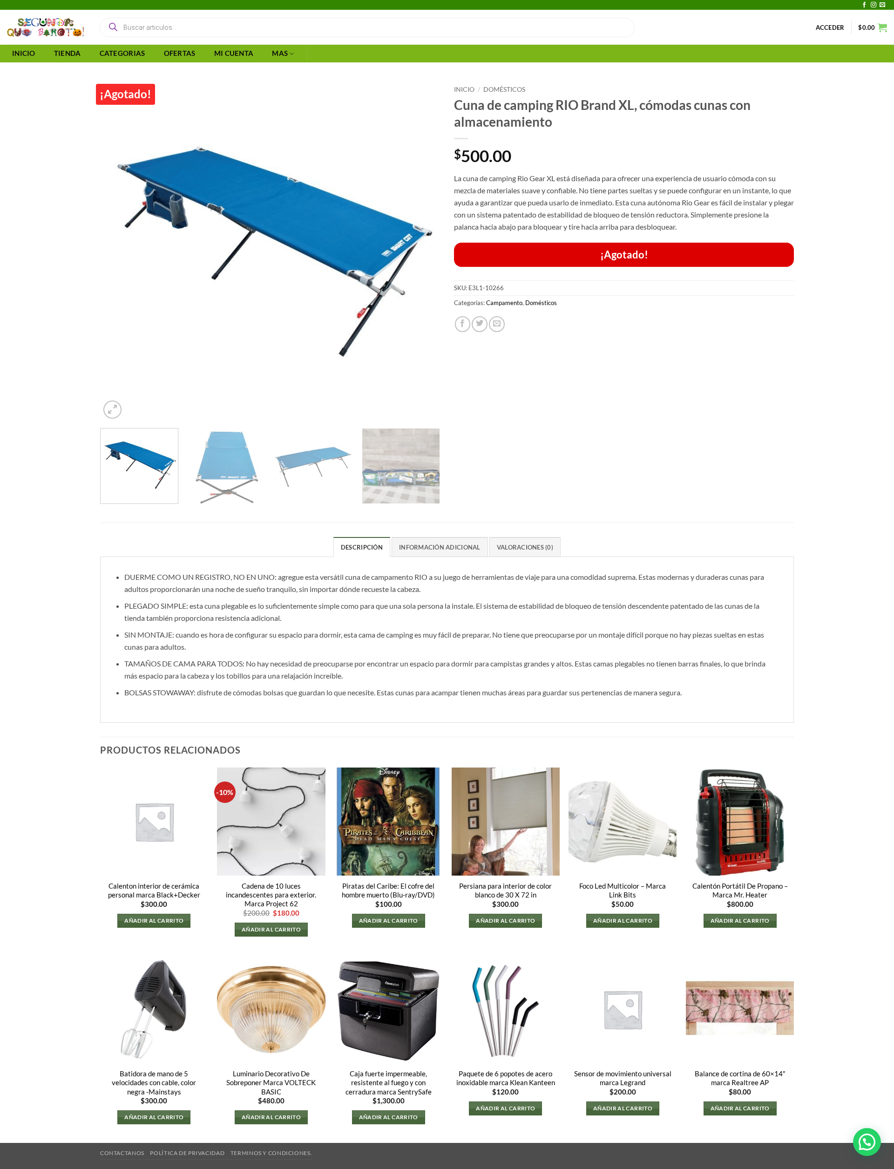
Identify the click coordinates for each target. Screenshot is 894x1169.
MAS (280, 53)
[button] (830, 27)
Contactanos (122, 1152)
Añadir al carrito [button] (153, 920)
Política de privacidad (187, 1152)
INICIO (23, 53)
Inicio (464, 89)
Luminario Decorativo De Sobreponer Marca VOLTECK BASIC (271, 1082)
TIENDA (67, 53)
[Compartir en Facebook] (463, 324)
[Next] (421, 251)
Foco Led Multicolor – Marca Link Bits (622, 890)
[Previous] (118, 251)
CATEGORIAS (122, 53)
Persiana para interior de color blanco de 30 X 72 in (505, 890)
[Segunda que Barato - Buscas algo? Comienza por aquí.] (45, 27)
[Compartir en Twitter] (480, 324)
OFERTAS (180, 53)
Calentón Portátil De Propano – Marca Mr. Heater (740, 890)
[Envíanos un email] (882, 5)
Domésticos (504, 89)
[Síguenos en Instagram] (873, 5)
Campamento (504, 302)
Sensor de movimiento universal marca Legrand (622, 1078)
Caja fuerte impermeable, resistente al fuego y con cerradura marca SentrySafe (388, 1082)
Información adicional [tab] (439, 547)
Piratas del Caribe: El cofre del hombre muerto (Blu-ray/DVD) (388, 890)
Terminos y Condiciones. (271, 1152)
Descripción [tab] (362, 547)
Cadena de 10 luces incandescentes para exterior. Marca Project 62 (271, 895)
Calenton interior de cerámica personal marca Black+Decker (154, 890)
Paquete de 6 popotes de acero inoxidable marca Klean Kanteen (505, 1078)
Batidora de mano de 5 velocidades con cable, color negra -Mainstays (154, 1082)
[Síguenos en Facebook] (864, 5)
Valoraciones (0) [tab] (525, 547)
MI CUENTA (234, 53)
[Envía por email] (497, 324)
